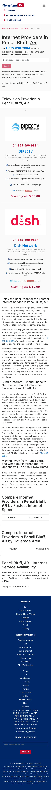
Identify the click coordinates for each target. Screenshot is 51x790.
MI (19, 716)
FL (34, 710)
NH (24, 719)
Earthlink (25, 696)
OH (15, 721)
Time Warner (25, 692)
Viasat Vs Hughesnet (25, 731)
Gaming (25, 628)
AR (17, 710)
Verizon (25, 617)
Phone (25, 671)
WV (32, 724)
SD (30, 721)
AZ (20, 710)
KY (26, 713)
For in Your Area (20, 15)
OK (18, 721)
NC (14, 719)
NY (37, 719)
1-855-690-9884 (14, 20)
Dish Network (25, 245)
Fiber (25, 703)
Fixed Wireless (25, 699)
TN (33, 721)
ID (17, 713)
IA (14, 713)
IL (19, 713)
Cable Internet (25, 651)
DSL (25, 643)
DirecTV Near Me (25, 665)
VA (19, 724)
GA (36, 710)
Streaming (25, 661)
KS (24, 713)
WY (35, 724)
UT (15, 724)
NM (30, 719)
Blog (25, 607)
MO (26, 716)
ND (17, 719)
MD (35, 713)
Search (6, 66)
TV (25, 674)
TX (36, 721)
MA (31, 713)
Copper (25, 706)
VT (22, 724)
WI (28, 724)
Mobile (25, 685)
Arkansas (24, 28)
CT (29, 710)
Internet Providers (10, 28)
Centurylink (25, 658)
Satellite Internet (25, 640)
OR (21, 721)
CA (23, 710)
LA (29, 713)
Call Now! (11, 11)
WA (25, 724)
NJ (27, 719)
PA (24, 721)
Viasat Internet (25, 610)
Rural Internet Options (25, 728)
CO (26, 710)
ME (16, 716)
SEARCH (25, 752)
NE (21, 719)
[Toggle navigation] (44, 5)
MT (34, 716)
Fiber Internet (25, 647)
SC (27, 721)
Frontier (25, 689)
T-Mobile (25, 681)
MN (23, 716)
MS (30, 716)
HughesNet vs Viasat (25, 614)
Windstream (25, 678)
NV (33, 719)
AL (14, 710)
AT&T (25, 625)
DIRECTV (26, 151)
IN (21, 713)
